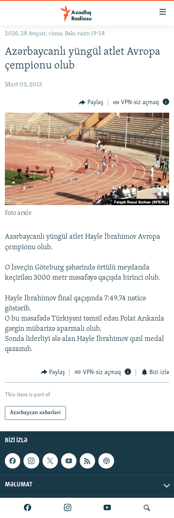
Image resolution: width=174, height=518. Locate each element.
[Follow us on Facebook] (12, 461)
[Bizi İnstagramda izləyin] (67, 508)
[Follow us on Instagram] (31, 461)
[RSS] (87, 461)
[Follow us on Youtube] (68, 461)
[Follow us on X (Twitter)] (50, 461)
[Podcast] (106, 461)
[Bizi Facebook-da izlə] (27, 508)
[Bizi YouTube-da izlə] (107, 508)
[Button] (91, 102)
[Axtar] (147, 508)
